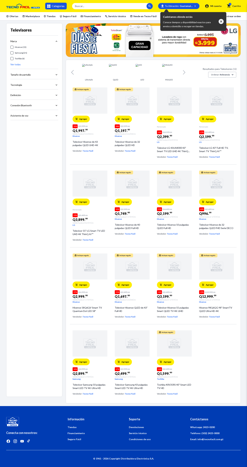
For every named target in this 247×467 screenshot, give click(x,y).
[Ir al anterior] (72, 72)
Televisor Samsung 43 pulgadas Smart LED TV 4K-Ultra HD (131, 386)
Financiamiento (92, 16)
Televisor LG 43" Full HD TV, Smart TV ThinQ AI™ (213, 149)
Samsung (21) (21, 53)
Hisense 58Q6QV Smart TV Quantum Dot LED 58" (87, 309)
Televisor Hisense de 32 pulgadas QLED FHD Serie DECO (216, 226)
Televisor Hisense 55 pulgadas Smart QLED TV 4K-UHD (173, 309)
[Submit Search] (150, 6)
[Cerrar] (221, 21)
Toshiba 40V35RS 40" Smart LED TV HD (174, 386)
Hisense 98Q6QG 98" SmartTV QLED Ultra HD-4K (215, 309)
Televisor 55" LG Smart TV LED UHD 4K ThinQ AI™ (89, 232)
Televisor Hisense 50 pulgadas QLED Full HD (173, 226)
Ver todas (15, 64)
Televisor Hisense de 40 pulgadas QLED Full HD (127, 226)
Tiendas (51, 16)
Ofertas (13, 16)
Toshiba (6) (20, 58)
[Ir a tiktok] (29, 441)
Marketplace (33, 16)
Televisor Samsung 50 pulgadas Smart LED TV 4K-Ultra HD (89, 386)
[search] (229, 6)
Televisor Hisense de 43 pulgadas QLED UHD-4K (85, 143)
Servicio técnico (117, 16)
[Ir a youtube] (22, 441)
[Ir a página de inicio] (31, 421)
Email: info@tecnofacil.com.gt (206, 439)
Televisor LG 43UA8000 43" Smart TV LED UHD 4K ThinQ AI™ (172, 149)
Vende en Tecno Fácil (145, 16)
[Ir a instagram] (15, 441)
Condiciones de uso (140, 439)
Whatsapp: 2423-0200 (202, 427)
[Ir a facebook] (8, 441)
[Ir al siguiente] (184, 72)
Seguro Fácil (69, 16)
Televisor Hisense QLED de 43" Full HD (131, 309)
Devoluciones (136, 427)
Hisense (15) (20, 47)
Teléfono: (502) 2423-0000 (204, 433)
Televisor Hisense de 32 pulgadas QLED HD (127, 143)
